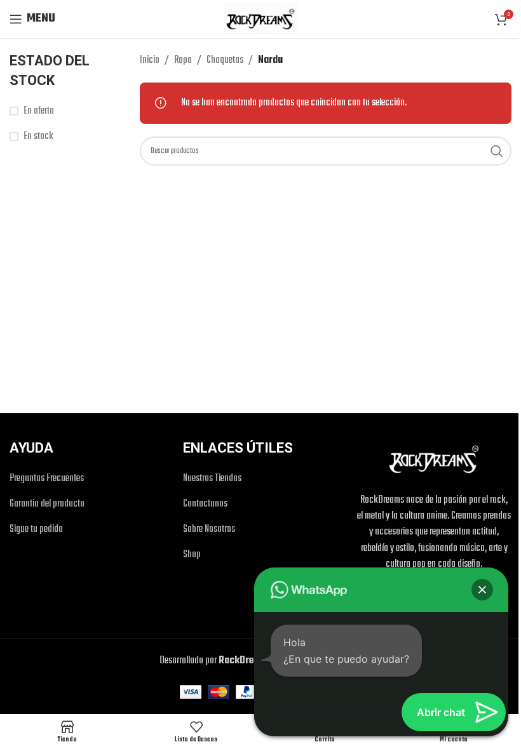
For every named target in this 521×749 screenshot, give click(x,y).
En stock (38, 137)
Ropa (183, 60)
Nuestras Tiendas (212, 479)
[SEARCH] (496, 151)
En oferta (39, 111)
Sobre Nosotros (209, 530)
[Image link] (434, 459)
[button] (482, 589)
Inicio (149, 60)
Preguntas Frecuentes (47, 479)
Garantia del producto (47, 504)
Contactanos (205, 504)
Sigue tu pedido (36, 530)
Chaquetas (224, 60)
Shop (192, 555)
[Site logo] (260, 19)
